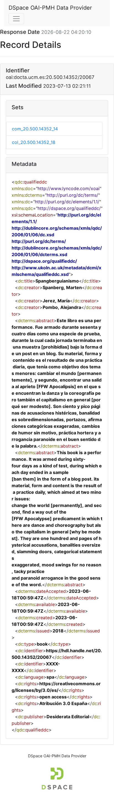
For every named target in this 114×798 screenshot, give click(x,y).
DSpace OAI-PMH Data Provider (50, 7)
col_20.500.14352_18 (33, 142)
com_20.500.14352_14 (35, 128)
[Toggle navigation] (16, 18)
